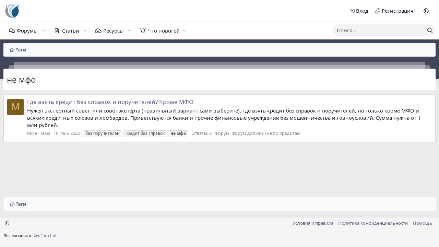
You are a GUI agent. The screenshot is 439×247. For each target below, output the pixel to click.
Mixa (32, 133)
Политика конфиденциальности (373, 223)
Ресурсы (113, 30)
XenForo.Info (46, 235)
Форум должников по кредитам (266, 133)
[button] (426, 11)
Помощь (422, 223)
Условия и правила (313, 223)
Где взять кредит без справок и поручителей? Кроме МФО (110, 102)
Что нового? (163, 30)
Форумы (27, 30)
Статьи (70, 30)
